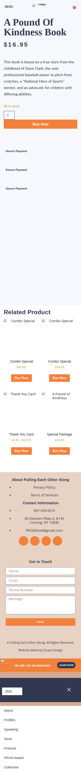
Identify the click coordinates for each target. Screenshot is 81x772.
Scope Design (53, 650)
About (8, 710)
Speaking (11, 729)
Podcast (10, 748)
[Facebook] (23, 541)
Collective (11, 767)
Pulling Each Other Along (27, 642)
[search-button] (5, 698)
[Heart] (57, 541)
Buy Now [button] (21, 378)
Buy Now (41, 124)
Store (8, 739)
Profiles (9, 720)
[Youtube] (35, 541)
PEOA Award (14, 758)
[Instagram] (46, 541)
